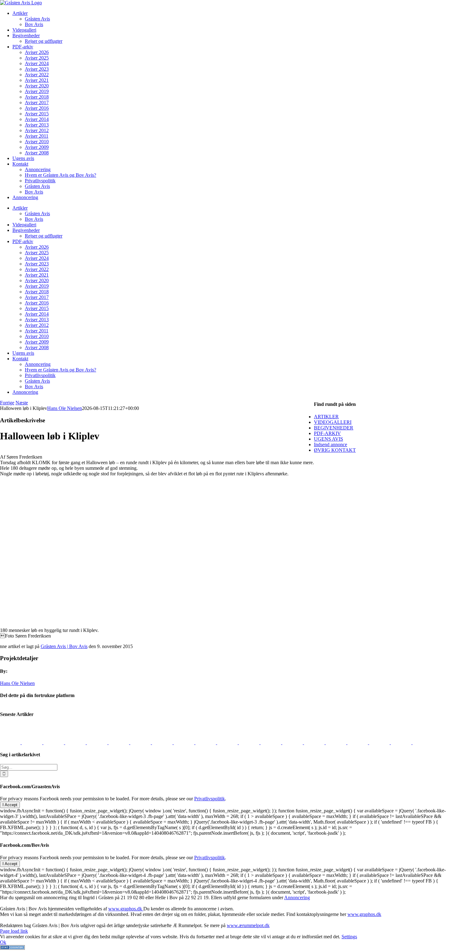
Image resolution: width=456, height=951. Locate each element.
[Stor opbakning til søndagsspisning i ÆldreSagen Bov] (98, 742)
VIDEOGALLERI (332, 422)
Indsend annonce (330, 444)
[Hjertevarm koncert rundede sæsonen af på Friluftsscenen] (423, 742)
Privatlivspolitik (209, 798)
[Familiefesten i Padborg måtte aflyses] (119, 742)
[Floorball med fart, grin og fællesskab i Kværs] (54, 742)
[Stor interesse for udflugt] (141, 742)
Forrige (7, 402)
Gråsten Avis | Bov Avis (64, 646)
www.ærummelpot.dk (248, 925)
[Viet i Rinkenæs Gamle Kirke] (76, 742)
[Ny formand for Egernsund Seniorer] (250, 742)
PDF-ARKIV (327, 433)
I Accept (9, 804)
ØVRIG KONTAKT (335, 450)
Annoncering (297, 897)
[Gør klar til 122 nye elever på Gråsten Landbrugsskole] (380, 742)
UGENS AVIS (328, 439)
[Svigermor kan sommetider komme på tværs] (271, 742)
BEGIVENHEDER (333, 427)
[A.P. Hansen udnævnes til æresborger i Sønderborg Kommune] (315, 742)
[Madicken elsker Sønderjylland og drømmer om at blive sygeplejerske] (163, 742)
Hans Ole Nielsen (64, 408)
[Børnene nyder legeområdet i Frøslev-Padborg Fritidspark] (184, 742)
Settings (349, 936)
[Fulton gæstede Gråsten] (358, 742)
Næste (22, 402)
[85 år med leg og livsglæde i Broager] (402, 742)
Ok (3, 942)
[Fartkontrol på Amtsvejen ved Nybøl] (293, 742)
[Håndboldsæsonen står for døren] (11, 742)
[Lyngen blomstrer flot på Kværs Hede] (32, 742)
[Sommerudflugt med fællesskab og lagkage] (228, 742)
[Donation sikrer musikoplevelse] (206, 742)
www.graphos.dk (125, 908)
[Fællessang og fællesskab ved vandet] (336, 742)
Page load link (14, 931)
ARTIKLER (326, 416)
